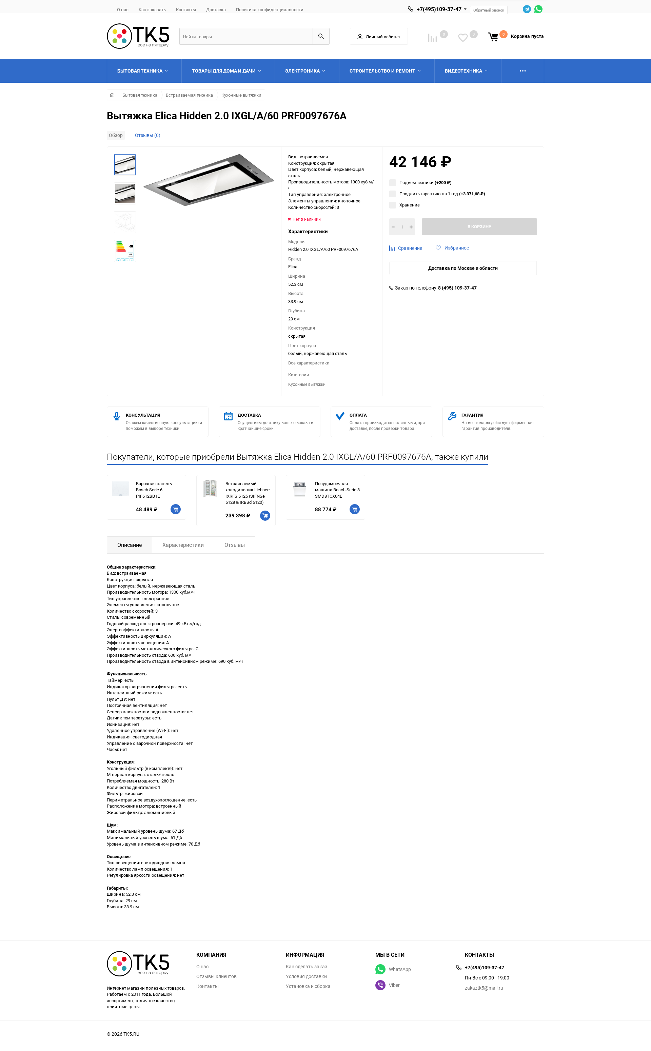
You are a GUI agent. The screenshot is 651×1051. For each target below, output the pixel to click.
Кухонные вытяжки (241, 95)
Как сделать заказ (306, 966)
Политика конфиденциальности (269, 9)
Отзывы (234, 545)
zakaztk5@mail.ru (484, 988)
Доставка (216, 9)
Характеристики (183, 545)
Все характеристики (309, 363)
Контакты (186, 9)
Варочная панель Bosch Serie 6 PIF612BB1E (154, 489)
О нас (123, 9)
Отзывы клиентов (216, 976)
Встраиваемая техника (189, 95)
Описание (129, 545)
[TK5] (146, 964)
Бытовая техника (139, 95)
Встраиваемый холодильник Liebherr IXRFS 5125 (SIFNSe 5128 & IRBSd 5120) (247, 492)
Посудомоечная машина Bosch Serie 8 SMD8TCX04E (337, 489)
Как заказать (152, 9)
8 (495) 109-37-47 (457, 287)
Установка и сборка (308, 986)
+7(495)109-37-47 (439, 9)
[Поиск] (321, 36)
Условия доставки (306, 976)
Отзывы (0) (147, 135)
